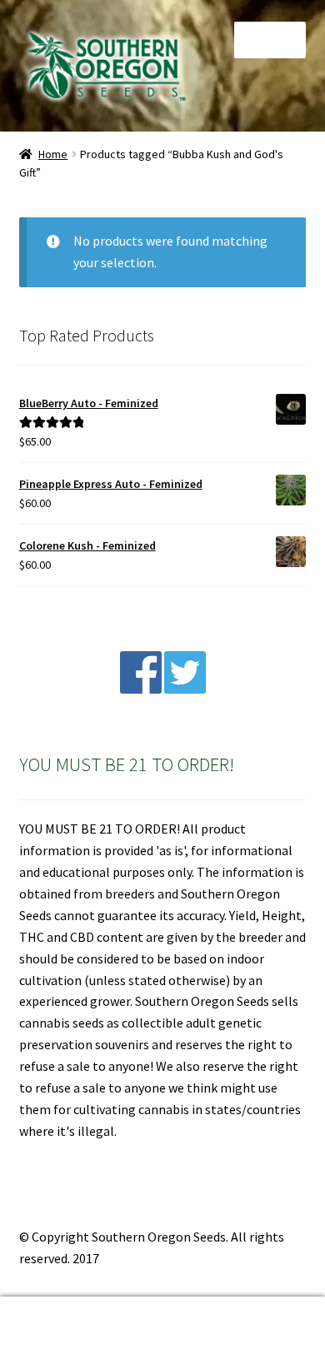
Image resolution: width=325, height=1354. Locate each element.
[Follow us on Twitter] (185, 688)
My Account (54, 1325)
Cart (250, 1311)
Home (53, 154)
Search (162, 1325)
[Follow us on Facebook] (141, 688)
